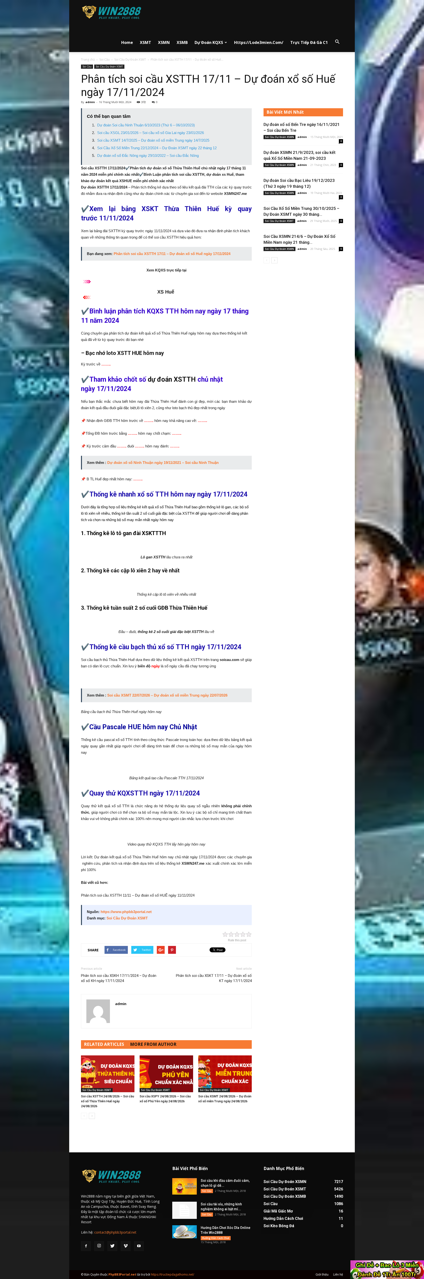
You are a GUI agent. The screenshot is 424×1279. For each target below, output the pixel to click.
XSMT (145, 42)
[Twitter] (112, 1246)
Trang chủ (88, 59)
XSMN (164, 42)
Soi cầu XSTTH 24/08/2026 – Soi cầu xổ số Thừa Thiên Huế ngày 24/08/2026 (107, 1101)
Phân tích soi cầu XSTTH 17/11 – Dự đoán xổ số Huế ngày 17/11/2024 (172, 254)
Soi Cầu (104, 59)
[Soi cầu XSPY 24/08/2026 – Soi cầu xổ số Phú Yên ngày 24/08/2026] (166, 1073)
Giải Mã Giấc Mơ (278, 1211)
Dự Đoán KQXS (209, 42)
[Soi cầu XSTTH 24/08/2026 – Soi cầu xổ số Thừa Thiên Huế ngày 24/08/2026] (107, 1073)
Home (127, 42)
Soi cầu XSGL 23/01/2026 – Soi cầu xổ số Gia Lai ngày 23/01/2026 (150, 133)
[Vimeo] (126, 1246)
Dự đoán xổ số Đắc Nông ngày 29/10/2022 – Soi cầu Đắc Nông (148, 155)
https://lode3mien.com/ (258, 42)
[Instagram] (99, 1246)
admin (90, 102)
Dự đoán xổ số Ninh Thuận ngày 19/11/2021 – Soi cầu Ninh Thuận (163, 462)
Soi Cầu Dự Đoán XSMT (130, 59)
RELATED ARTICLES (104, 1044)
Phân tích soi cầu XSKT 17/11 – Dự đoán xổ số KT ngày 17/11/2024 (214, 978)
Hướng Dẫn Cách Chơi (215, 1238)
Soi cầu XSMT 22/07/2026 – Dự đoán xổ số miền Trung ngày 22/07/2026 (167, 695)
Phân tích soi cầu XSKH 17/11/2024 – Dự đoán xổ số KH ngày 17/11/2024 (118, 978)
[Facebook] (86, 1246)
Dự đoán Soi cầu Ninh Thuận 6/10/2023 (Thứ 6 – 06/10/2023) (146, 125)
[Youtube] (139, 1246)
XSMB (182, 42)
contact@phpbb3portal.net (115, 1232)
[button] (337, 42)
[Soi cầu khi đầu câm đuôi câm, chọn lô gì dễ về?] (184, 1186)
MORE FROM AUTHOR (153, 1044)
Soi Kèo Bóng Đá (279, 1226)
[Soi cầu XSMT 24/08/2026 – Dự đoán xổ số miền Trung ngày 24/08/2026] (225, 1073)
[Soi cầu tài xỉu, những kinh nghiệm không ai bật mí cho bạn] (184, 1210)
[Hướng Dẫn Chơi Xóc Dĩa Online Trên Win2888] (184, 1231)
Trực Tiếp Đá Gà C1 (309, 42)
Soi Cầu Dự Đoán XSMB (285, 1196)
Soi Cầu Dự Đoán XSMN (279, 137)
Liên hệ (338, 1274)
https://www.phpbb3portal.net (126, 912)
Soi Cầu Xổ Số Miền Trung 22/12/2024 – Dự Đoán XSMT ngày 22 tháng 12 (157, 148)
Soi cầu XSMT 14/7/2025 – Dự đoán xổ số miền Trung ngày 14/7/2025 (153, 140)
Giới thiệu (322, 1274)
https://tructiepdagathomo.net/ (172, 1274)
